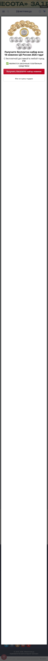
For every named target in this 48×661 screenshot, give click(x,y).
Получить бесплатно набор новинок (23, 71)
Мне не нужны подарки (24, 79)
